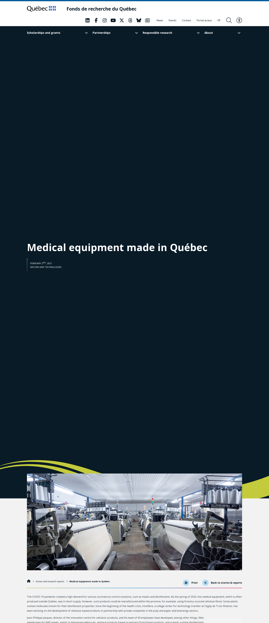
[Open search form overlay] (229, 20)
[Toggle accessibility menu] (239, 20)
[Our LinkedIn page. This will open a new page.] (87, 20)
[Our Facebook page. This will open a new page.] (96, 20)
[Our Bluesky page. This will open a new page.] (139, 20)
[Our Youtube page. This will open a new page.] (113, 20)
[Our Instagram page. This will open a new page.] (104, 20)
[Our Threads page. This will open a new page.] (130, 20)
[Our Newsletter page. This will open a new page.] (147, 20)
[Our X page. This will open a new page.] (122, 20)
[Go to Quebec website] (41, 9)
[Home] (29, 581)
